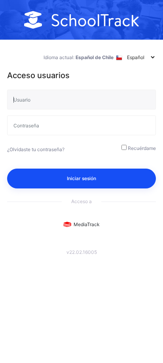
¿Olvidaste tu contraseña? (35, 149)
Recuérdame (142, 148)
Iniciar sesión (81, 178)
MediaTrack (85, 224)
